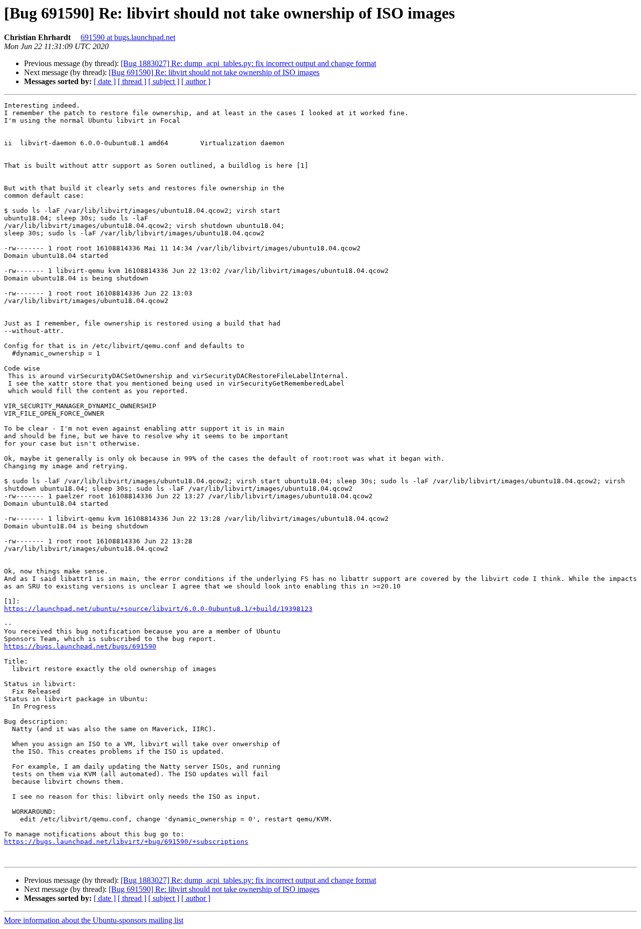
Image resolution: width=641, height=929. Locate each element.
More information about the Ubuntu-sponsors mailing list (93, 920)
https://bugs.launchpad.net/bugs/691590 (80, 646)
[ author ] (195, 81)
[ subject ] (163, 81)
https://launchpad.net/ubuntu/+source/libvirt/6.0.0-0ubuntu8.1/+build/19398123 (158, 608)
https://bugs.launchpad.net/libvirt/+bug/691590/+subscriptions (126, 841)
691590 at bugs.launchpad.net (128, 37)
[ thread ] (132, 81)
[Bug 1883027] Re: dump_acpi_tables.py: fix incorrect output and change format (248, 63)
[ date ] (105, 81)
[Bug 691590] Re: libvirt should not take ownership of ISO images (214, 72)
